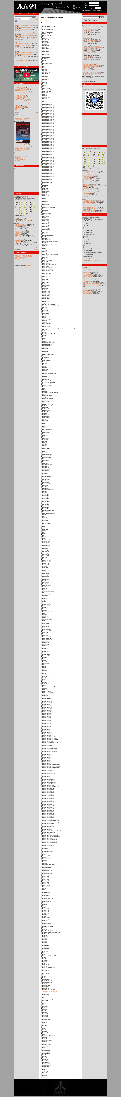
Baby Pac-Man (45, 42)
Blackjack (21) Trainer (47, 494)
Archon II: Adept (19, 235)
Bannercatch (45, 195)
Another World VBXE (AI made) (90, 29)
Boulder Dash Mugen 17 (48, 800)
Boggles (44, 610)
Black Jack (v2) (46, 483)
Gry (86, 20)
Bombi (44, 660)
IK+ (84, 58)
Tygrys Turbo (86, 278)
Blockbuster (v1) (46, 558)
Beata (43, 325)
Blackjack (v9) (45, 507)
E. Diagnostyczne (88, 250)
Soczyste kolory (87, 289)
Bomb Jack (45, 632)
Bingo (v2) (45, 435)
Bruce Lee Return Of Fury (48, 967)
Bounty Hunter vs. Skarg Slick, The (51, 866)
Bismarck (44, 452)
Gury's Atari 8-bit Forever (21, 156)
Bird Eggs (44, 441)
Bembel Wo (45, 351)
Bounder (44, 863)
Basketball (45, 242)
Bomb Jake (45, 633)
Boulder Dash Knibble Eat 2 (49, 772)
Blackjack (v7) (45, 504)
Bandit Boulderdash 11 (48, 107)
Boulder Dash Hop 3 (47, 757)
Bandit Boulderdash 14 (48, 111)
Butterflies (45, 1072)
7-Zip (27, 220)
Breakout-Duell (46, 917)
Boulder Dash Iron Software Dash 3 (51, 767)
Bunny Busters (46, 1050)
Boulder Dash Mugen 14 (48, 795)
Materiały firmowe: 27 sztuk (21, 147)
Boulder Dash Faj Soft (47, 745)
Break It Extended (46, 901)
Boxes (43, 889)
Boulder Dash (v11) (47, 702)
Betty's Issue (45, 379)
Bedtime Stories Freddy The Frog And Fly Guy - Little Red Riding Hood (60, 328)
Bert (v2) (44, 363)
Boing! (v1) (45, 614)
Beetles (44, 338)
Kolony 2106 (18, 234)
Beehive (44, 332)
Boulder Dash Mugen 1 (48, 788)
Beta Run (44, 376)
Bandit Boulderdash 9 (47, 182)
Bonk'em (44, 670)
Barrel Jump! (45, 216)
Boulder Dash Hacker (47, 752)
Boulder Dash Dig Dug (48, 741)
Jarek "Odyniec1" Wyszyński (90, 192)
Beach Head (45, 308)
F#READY (85, 177)
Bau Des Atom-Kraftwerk (48, 304)
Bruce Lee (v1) (46, 964)
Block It (44, 544)
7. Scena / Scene (87, 69)
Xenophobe (17, 232)
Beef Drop (44, 330)
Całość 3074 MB (20, 215)
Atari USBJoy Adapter (88, 202)
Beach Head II (45, 310)
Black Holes (45, 480)
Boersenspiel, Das (46, 605)
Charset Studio (86, 45)
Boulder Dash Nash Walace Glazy (50, 822)
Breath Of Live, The (47, 924)
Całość (19, 220)
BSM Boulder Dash (47, 33)
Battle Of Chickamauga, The (49, 264)
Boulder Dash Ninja (47, 825)
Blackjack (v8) (45, 505)
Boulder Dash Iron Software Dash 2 (51, 766)
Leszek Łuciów (86, 184)
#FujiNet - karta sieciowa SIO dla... (91, 49)
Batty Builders (45, 303)
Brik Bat (44, 952)
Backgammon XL (46, 51)
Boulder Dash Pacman (47, 827)
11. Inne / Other (86, 74)
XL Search (17, 160)
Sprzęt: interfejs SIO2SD (88, 211)
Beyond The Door (46, 385)
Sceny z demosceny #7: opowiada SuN (24, 33)
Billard (44, 426)
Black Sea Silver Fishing (48, 489)
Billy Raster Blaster (47, 429)
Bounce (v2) (45, 854)
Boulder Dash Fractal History (49, 751)
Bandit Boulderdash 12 (48, 108)
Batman (44, 248)
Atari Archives (18, 158)
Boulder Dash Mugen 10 (48, 789)
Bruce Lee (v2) (46, 966)
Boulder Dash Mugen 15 (48, 797)
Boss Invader (45, 697)
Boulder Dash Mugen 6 (48, 813)
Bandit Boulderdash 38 (48, 150)
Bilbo (43, 423)
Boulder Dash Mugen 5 (48, 811)
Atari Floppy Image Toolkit (21, 56)
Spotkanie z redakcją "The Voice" (22, 45)
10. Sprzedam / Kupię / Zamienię (90, 73)
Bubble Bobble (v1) (47, 979)
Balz (43, 100)
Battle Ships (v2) (46, 275)
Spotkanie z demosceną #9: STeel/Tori (24, 27)
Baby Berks (45, 38)
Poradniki (16, 86)
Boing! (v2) (45, 616)
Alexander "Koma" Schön (89, 189)
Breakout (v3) (45, 911)
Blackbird (44, 491)
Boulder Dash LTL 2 (47, 776)
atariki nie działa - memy (88, 42)
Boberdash (45, 595)
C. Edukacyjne (88, 245)
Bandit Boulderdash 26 (48, 130)
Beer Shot (44, 335)
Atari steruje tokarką (87, 293)
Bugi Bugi (44, 1009)
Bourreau (44, 869)
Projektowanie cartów (88, 276)
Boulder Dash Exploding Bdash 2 (50, 742)
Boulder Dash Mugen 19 (48, 802)
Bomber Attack (46, 654)
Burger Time (45, 1059)
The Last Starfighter (19, 240)
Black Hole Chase (46, 478)
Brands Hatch (45, 897)
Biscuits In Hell (46, 448)
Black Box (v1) (46, 466)
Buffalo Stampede (46, 996)
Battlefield (44, 286)
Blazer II (44, 522)
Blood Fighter (45, 573)
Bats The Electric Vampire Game (50, 254)
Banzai (44, 197)
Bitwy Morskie (45, 460)
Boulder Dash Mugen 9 (48, 817)
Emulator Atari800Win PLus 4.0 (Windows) (24, 117)
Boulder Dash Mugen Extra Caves (50, 820)
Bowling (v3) (45, 877)
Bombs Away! (45, 661)
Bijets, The (45, 420)
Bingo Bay (45, 436)
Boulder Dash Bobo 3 (47, 733)
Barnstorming (45, 211)
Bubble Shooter (46, 985)
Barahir (44, 198)
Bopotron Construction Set (49, 686)
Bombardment (46, 641)
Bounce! (44, 860)
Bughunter (45, 1007)
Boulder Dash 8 (46, 728)
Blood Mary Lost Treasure (48, 575)
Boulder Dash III (46, 763)
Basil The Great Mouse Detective (22, 242)
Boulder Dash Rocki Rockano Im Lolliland (52, 830)
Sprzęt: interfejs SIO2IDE (89, 210)
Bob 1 (43, 592)
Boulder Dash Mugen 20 (48, 805)
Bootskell (44, 682)
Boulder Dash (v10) (47, 701)
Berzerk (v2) (45, 369)
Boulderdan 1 (45, 847)
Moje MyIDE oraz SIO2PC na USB (91, 283)
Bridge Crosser (46, 947)
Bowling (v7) (45, 883)
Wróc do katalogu (45, 20)
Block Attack (45, 542)
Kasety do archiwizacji (88, 56)
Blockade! (44, 557)
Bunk (43, 1047)
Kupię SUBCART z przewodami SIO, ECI (92, 47)
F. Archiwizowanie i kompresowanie (93, 252)
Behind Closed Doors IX (48, 342)
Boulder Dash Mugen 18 (48, 801)
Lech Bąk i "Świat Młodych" (89, 175)
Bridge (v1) (45, 938)
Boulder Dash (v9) (46, 722)
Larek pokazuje (18, 98)
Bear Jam (44, 320)
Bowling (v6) (45, 882)
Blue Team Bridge (46, 585)
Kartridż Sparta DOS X (20, 90)
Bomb (43, 620)
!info (95, 157)
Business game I (46, 1065)
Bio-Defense (45, 438)
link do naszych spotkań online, (90, 88)
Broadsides (45, 960)
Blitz (43, 535)
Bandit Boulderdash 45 (48, 161)
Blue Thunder (45, 586)
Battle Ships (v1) (46, 273)
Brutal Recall (45, 973)
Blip (43, 532)
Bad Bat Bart (45, 54)
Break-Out (44, 905)
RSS (35, 19)
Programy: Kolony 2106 (88, 203)
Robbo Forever (18, 233)
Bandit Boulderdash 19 (48, 119)
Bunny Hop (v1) (46, 1051)
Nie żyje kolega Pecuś (20, 37)
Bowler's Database (47, 873)
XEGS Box (85, 290)
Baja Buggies (45, 61)
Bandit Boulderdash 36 (48, 147)
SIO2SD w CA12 (87, 274)
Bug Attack (45, 1000)
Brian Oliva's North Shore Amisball (51, 932)
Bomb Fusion (45, 627)
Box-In (44, 888)
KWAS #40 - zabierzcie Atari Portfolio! (23, 50)
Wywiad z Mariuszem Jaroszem (90, 171)
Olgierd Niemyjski (87, 194)
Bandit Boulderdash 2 (47, 120)
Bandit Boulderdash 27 (48, 132)
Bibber (44, 389)
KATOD (85, 179)
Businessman (45, 1068)
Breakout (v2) (45, 910)
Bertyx (44, 366)
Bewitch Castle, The (47, 380)
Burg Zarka (45, 1054)
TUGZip (29, 220)
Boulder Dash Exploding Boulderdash (51, 744)
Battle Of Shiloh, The (47, 270)
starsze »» (36, 63)
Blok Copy (45, 567)
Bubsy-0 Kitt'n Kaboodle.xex (50, 993)
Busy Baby (45, 1071)
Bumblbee (44, 1031)
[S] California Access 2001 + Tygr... (91, 35)
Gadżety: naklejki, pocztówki (89, 206)
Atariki (16, 153)
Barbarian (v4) (45, 204)
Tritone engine (18, 108)
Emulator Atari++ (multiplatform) (22, 118)
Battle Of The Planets (47, 272)
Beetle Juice (45, 336)
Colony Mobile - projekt (20, 258)
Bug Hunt (44, 1002)
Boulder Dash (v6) (46, 717)
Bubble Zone (45, 988)
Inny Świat (17, 244)
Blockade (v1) (45, 550)
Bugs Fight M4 (46, 1019)
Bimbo (44, 430)
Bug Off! (44, 1003)
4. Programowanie (88, 230)
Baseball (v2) (45, 223)
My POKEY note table (88, 51)
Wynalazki (84, 267)
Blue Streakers (46, 583)
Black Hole (45, 475)
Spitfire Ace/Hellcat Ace (20, 236)
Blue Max (44, 580)
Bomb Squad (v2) (46, 638)
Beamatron (45, 316)
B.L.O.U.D (44, 28)
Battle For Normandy (47, 258)
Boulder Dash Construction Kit (50, 739)
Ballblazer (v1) (45, 78)
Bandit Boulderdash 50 (48, 170)
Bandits (44, 183)
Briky (43, 954)
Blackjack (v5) (45, 501)
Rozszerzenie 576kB (88, 288)
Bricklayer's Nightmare (48, 933)
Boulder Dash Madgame (48, 785)
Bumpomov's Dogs (47, 1040)
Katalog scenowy (86, 151)
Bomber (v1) (45, 648)
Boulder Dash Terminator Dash (50, 835)
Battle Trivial (45, 282)
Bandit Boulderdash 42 (48, 157)
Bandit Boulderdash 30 (48, 138)
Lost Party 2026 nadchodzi (21, 41)
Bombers (44, 657)
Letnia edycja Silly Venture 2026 (22, 29)
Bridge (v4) (45, 942)
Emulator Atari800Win (20, 115)
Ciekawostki (86, 38)
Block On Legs (46, 545)
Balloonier (44, 94)
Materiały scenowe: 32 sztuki (21, 144)
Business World (46, 1063)
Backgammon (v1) (46, 48)
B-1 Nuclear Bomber (47, 25)
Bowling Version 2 (46, 886)
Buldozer (44, 1022)
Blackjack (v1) (45, 495)
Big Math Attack (46, 411)
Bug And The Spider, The (48, 999)
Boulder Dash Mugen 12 (48, 792)
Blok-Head (45, 569)
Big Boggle (45, 407)
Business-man (46, 1066)
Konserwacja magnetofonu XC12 (22, 94)
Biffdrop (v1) (45, 401)
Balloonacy (45, 92)
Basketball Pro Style (47, 244)
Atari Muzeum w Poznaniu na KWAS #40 (24, 35)
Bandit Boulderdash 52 (48, 173)
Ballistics (44, 82)
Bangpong (45, 185)
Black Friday (45, 470)
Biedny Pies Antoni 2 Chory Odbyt (50, 397)
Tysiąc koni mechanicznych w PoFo (23, 25)
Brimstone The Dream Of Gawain (50, 955)
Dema (95, 20)
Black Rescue (45, 488)
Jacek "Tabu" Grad (87, 188)
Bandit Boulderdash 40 (48, 154)
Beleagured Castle (46, 345)
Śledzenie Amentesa (87, 183)
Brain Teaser (45, 894)
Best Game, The (46, 372)
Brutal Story (45, 974)
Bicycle (44, 394)
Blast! (43, 516)
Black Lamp (45, 486)
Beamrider (44, 317)
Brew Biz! (44, 929)
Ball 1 (43, 66)
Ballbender (45, 75)
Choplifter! (17, 227)
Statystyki (17, 259)
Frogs (16, 226)
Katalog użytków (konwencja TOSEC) (91, 259)
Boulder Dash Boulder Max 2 (49, 738)
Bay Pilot (44, 307)
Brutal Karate (45, 972)
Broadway (44, 961)
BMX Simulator (46, 30)
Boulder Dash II (46, 761)
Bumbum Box (45, 1032)
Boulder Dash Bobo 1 (47, 732)
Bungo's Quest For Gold (48, 1046)
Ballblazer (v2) (45, 79)
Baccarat (44, 44)
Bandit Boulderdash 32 (48, 141)
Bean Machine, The (47, 319)
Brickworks (45, 936)
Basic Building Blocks (47, 235)
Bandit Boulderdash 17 (48, 116)
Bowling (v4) (45, 879)
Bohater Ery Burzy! (47, 611)
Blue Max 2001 (45, 582)
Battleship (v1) (46, 291)
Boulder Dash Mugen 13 (48, 794)
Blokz (43, 572)
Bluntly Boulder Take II (48, 591)
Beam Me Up (45, 314)
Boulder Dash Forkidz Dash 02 (49, 749)
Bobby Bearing (46, 594)
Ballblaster (45, 76)
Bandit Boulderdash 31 (48, 139)
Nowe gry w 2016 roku (20, 100)
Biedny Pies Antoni (47, 395)
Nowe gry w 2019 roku (20, 96)
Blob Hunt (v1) (46, 539)
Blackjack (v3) (45, 498)
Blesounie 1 (45, 525)
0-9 (17, 202)
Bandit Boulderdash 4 (47, 153)
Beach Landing (46, 311)
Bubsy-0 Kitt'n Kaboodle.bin (50, 991)
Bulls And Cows (46, 1029)
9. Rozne (86, 241)
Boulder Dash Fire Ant (47, 747)
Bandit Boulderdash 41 (48, 156)
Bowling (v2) (45, 876)
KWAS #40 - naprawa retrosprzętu (23, 52)
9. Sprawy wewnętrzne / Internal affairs (92, 72)
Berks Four (45, 358)
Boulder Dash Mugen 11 (48, 791)
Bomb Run (45, 635)
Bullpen (44, 1028)
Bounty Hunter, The (47, 867)
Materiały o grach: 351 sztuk (21, 148)
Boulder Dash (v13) (47, 705)
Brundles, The (45, 970)
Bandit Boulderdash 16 (48, 114)
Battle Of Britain (46, 263)
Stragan (84, 199)
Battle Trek (45, 280)
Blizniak (44, 536)
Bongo (44, 666)
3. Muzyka (86, 227)
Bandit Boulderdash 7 (47, 179)
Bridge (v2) (45, 939)
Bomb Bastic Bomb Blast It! (49, 622)
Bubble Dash (45, 983)
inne (27, 213)
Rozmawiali (85, 170)
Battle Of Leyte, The (47, 267)
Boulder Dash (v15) (47, 708)
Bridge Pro (45, 949)
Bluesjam (44, 589)
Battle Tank (45, 279)
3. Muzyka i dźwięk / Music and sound (92, 65)
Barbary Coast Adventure (48, 207)
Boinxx (44, 617)
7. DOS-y (86, 236)
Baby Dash (45, 41)
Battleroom (45, 288)
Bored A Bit (45, 689)
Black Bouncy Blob (47, 464)
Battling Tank (45, 300)
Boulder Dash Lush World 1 (49, 779)
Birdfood (44, 442)
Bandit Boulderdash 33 (48, 142)
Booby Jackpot (46, 675)
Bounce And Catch (47, 855)
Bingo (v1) (45, 433)
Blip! (43, 533)
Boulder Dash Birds (47, 730)
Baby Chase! (45, 39)
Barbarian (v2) (45, 201)
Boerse (44, 601)
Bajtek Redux (18, 150)
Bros (43, 963)
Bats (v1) (44, 250)
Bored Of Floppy (46, 691)
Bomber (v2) (45, 650)
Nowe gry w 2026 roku (20, 87)
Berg (43, 355)
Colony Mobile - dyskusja (20, 257)
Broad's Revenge (46, 958)
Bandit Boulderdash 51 (48, 172)
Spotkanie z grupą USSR (21, 49)
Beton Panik (45, 377)
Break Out (44, 902)
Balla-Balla (45, 73)
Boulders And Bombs (47, 851)
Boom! (44, 677)
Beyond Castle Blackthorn (48, 382)
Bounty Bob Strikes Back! (48, 864)
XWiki (16, 155)
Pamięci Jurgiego (19, 32)
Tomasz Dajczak (87, 174)
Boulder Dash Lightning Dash (49, 777)
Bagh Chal (45, 58)
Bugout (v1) (45, 1013)
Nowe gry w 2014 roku (20, 107)
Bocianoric (45, 598)
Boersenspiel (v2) (46, 604)
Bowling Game (46, 885)
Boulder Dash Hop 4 (47, 758)
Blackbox (44, 492)
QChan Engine (18, 109)
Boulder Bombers (46, 698)
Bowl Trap (44, 872)
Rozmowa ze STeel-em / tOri (21, 22)
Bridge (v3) (45, 941)
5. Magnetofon (88, 232)
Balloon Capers (46, 86)
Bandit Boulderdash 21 (48, 123)
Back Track (45, 47)
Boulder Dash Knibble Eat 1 (49, 770)
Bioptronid (45, 439)
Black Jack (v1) (46, 482)
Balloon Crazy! (46, 88)
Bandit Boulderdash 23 (48, 126)
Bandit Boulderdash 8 (47, 181)
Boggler (44, 608)
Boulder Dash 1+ (46, 723)
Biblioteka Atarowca (19, 121)
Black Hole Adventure (47, 476)
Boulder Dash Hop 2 (47, 755)
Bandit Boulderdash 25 (48, 129)
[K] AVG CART (86, 31)
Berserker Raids (46, 360)
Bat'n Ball (44, 247)
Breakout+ (44, 916)
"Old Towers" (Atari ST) (20, 224)
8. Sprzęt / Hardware (88, 71)
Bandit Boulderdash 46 (48, 163)
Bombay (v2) (45, 644)
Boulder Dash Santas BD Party (49, 832)
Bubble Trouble (46, 986)
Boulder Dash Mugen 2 (48, 804)
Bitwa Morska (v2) (46, 457)
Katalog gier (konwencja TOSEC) (22, 218)
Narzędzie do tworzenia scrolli (22, 89)
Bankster (44, 194)
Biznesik (44, 461)
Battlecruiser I (45, 283)
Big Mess (44, 413)
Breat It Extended (46, 923)
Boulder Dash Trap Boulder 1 (49, 839)
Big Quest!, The (46, 417)
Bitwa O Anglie (46, 458)
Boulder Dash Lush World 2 (49, 780)
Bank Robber (45, 189)
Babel (43, 36)
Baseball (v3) (45, 225)
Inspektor (17, 245)
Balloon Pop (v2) (46, 91)
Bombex (44, 658)
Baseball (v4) (45, 226)
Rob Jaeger (86, 187)
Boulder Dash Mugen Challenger (50, 819)
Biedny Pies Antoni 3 (47, 398)
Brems (44, 927)
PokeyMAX (85, 33)
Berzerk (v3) (45, 370)
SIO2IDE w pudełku (87, 292)
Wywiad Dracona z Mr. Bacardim (90, 172)
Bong (43, 664)
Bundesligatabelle (46, 1044)
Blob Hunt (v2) (46, 541)
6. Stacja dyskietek (89, 234)
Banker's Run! (45, 191)
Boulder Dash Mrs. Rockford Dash (50, 786)
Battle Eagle (45, 257)
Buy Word (44, 1074)
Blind (43, 526)
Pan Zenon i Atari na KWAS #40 (22, 43)
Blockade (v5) (45, 555)
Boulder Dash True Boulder (49, 844)
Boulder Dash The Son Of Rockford (51, 836)
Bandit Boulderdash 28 (48, 133)
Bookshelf (44, 676)
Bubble (44, 977)
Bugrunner (45, 1016)
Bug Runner (45, 1004)
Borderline (45, 688)
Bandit (44, 103)
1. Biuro (86, 223)
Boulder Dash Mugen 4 (48, 810)
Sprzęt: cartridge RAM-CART (90, 207)
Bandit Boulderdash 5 (47, 169)
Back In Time (45, 45)
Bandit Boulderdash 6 (47, 177)
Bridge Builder (46, 945)
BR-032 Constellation (47, 32)
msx (100, 159)
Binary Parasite (46, 432)
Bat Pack (44, 245)
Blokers (44, 570)
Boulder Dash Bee (46, 729)
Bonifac (44, 667)
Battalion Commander (47, 255)
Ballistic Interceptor (47, 80)
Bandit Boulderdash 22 (48, 125)
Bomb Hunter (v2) (46, 630)
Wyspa (16, 237)
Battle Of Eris (45, 266)
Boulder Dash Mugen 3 (48, 808)
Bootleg (44, 679)
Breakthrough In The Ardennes (50, 919)
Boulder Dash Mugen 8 (48, 816)
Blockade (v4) (45, 554)
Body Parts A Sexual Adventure (50, 600)
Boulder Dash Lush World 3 (49, 782)
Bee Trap (44, 329)
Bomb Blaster (45, 623)
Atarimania (17, 157)
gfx (105, 154)
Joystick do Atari (87, 277)
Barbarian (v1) (45, 200)
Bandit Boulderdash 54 (48, 176)
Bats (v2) (44, 251)
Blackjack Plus (46, 508)
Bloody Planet (45, 576)
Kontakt (16, 163)
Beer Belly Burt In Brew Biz (49, 333)
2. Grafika (86, 225)
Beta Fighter (45, 375)
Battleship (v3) (46, 294)
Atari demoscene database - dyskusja (23, 256)
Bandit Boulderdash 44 (48, 160)
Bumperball (45, 1038)
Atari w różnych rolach (88, 291)
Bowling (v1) (45, 875)
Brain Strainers (46, 892)
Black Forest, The (46, 469)
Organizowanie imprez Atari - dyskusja (23, 255)
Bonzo (44, 673)
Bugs (43, 1018)
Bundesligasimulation (47, 1043)
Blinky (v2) (45, 529)
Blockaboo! (45, 548)
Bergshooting (45, 357)
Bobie (43, 597)
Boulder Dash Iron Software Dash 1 (51, 764)
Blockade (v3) (45, 552)
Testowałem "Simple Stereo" (89, 280)
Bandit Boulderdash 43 (48, 158)
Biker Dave (45, 422)
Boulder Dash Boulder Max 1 (49, 736)
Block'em (44, 547)
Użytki (90, 20)
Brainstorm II (45, 895)
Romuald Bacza (86, 181)
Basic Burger (45, 236)
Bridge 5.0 (44, 944)
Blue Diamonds (46, 579)
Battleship (44, 289)
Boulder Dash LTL (46, 775)
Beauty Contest (46, 326)
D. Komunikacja (88, 248)
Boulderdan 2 (45, 848)
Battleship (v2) (46, 292)
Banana (44, 101)
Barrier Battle (45, 219)
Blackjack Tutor (46, 511)
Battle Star (45, 276)
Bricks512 (44, 935)
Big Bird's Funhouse (47, 404)
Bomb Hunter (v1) (46, 629)
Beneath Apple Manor (47, 353)
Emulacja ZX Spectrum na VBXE (22, 99)
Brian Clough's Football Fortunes (50, 930)
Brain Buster (45, 891)
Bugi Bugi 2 (45, 1010)
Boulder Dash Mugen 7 (48, 814)
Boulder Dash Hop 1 (47, 754)
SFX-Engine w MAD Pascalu (21, 88)
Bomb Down (45, 625)
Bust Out (44, 1069)
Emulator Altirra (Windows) (21, 119)
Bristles (44, 957)
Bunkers (44, 1049)
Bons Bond (45, 672)
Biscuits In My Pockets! (48, 450)
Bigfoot (44, 419)
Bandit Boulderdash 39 (48, 151)
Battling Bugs (45, 298)
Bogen (44, 607)
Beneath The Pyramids (48, 354)
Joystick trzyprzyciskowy (89, 282)
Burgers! (44, 1060)
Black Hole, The (46, 479)
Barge (43, 208)
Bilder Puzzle (45, 425)
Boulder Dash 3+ (46, 726)
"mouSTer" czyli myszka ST (89, 201)
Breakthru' (45, 922)
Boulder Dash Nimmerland (48, 823)
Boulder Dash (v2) (46, 711)
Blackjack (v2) (45, 497)
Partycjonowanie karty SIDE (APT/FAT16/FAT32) (26, 103)
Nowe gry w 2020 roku (20, 95)
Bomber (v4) (45, 652)
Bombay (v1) (45, 642)
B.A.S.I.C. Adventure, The (48, 26)
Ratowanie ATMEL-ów (88, 275)
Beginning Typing (46, 341)
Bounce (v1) (45, 852)
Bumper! (44, 1037)
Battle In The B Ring (47, 260)
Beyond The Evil (46, 386)
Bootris (44, 680)
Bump (43, 1034)
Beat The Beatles (46, 323)
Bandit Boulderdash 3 (47, 136)
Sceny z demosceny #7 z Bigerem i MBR (24, 54)
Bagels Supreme (46, 57)
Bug (43, 997)
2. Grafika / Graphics (88, 64)
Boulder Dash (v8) (46, 720)
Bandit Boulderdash (47, 104)
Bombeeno (45, 647)
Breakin (44, 907)
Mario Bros (17, 231)
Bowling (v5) (45, 880)
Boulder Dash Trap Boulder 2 (49, 841)
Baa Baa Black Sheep (47, 35)
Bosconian (45, 695)
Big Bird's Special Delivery (48, 405)
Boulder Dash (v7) (46, 719)
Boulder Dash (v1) (46, 699)
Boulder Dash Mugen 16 (48, 798)
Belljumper (45, 348)
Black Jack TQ (45, 485)
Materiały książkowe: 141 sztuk (22, 146)
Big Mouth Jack (46, 414)
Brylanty (44, 976)
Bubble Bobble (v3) (47, 982)
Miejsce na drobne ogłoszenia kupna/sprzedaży (94, 208)
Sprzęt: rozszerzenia (88, 204)
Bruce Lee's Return (47, 969)
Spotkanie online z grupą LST (22, 58)
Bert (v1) (44, 361)
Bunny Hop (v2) (46, 1053)
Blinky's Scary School (47, 530)
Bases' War (45, 232)
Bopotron (44, 685)
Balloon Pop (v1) (46, 89)
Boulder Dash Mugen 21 (48, 807)
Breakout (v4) (45, 913)
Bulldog (44, 1027)
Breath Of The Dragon (47, 926)
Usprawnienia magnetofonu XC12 (22, 91)
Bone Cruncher (46, 663)
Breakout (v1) (45, 908)
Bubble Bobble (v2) (47, 980)
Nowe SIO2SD (86, 273)
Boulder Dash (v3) (46, 713)
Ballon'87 (44, 83)
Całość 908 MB (88, 256)
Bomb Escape (45, 626)
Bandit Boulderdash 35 (48, 145)
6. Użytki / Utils (86, 68)
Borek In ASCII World (47, 692)
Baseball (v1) (45, 222)
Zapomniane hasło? (86, 10)
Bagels (44, 55)
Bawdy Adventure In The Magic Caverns (52, 305)
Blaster (44, 519)
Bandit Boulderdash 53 (48, 175)
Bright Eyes (45, 951)
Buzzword (44, 1075)
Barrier (44, 217)
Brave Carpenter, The (47, 898)
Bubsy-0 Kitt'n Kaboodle (48, 989)
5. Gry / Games (86, 67)
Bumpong (44, 1041)
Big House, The (46, 410)
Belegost (44, 347)
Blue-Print (44, 588)
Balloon (44, 85)
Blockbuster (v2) (46, 560)
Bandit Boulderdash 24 (48, 128)
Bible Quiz (45, 391)
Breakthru (44, 920)
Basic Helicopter (46, 239)
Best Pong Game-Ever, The (49, 373)
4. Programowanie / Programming (91, 66)
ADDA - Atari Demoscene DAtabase (91, 148)
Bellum (44, 350)
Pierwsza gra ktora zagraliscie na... (91, 40)
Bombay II (44, 645)
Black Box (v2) (46, 467)
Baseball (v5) (45, 228)
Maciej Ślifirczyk (87, 191)
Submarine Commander (20, 225)
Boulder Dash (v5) (46, 716)
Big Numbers (45, 416)
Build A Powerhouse (47, 1021)
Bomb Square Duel (47, 639)
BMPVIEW (17, 105)
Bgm (43, 388)
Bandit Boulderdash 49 (48, 167)
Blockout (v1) (45, 563)
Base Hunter (45, 220)
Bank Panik (45, 188)
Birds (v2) (44, 445)
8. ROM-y (86, 239)
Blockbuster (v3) (46, 561)
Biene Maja (45, 400)
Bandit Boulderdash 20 (48, 122)
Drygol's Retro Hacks (20, 159)
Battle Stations (46, 278)
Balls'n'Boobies (46, 97)
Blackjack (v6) (45, 503)
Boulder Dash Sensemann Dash (50, 833)
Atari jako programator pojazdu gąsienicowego (93, 268)
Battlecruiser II (46, 285)
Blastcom (44, 517)
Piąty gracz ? (86, 54)
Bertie (43, 364)
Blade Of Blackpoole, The (48, 513)
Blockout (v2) (45, 564)
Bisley (43, 451)
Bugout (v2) (45, 1015)
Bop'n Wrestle (45, 683)
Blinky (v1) (45, 528)
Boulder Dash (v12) (47, 704)
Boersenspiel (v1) (46, 602)
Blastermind (45, 520)
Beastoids (44, 322)
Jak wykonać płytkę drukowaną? (90, 285)
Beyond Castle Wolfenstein (49, 383)
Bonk (43, 669)
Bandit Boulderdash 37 (48, 148)
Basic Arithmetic (46, 233)
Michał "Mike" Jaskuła (88, 176)
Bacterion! (45, 53)
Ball (43, 64)
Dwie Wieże (18, 241)
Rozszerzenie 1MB (87, 281)
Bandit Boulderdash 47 (48, 164)
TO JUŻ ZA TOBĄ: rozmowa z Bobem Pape (93, 185)
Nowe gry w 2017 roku (20, 97)
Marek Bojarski (86, 193)
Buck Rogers (45, 994)
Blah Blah (44, 514)
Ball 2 (43, 67)
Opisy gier (16, 223)
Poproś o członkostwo (97, 10)
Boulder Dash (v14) (47, 707)
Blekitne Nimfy (46, 523)
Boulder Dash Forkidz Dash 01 (49, 748)
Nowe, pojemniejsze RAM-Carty (90, 200)
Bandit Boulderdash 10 (48, 105)
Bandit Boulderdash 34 (48, 144)
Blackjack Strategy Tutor (48, 510)
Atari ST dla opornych (20, 106)
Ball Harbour (45, 69)
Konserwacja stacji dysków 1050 (22, 92)
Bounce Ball (45, 857)
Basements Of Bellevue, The (49, 230)
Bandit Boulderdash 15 (48, 113)
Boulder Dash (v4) (46, 714)
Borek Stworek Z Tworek (48, 694)
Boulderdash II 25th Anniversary (50, 850)
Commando (17, 230)
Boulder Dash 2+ (46, 724)
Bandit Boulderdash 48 (48, 166)
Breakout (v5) (45, 914)
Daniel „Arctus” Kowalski (88, 178)
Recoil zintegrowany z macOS (22, 60)
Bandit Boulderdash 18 (48, 117)
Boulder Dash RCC (47, 829)
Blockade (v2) (45, 551)
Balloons (44, 95)
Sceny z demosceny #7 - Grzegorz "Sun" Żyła (25, 38)
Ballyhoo (44, 98)
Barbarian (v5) (45, 206)
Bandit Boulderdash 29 (48, 135)
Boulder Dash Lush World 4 (49, 783)
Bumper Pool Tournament (48, 1035)
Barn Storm (45, 210)
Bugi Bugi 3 (45, 1012)
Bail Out (44, 60)
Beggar (44, 339)
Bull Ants (44, 1025)
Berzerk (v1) (45, 367)
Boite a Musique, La (47, 619)
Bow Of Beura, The (47, 870)
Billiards (44, 427)
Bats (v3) (44, 253)
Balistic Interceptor (47, 63)
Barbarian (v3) (45, 203)
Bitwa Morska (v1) (46, 455)
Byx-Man (44, 1076)
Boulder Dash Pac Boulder (48, 826)
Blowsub (44, 577)
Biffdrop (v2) (45, 402)
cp (104, 152)
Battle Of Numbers (47, 269)
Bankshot (44, 192)
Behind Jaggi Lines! (47, 344)
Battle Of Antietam (47, 261)
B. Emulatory (87, 243)
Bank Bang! (45, 186)
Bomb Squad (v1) (46, 636)
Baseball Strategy (46, 229)
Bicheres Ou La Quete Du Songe (50, 392)
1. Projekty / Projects (88, 63)
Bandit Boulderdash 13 (48, 110)
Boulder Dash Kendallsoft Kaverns (51, 769)
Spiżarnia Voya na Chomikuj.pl (22, 149)
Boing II (44, 613)
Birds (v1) (44, 444)
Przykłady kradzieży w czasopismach (92, 26)
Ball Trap (44, 70)
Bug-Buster (45, 1006)
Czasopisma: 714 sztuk (20, 143)
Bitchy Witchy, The (47, 454)
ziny (95, 166)
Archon (16, 239)
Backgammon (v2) (46, 50)
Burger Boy (45, 1056)
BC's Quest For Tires (47, 29)
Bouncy (44, 861)
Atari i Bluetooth (86, 271)
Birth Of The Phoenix (47, 447)
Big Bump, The (46, 408)
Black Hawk (45, 473)
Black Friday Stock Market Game (50, 472)
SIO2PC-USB (86, 272)
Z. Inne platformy (88, 254)
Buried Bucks (45, 1062)
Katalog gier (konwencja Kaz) (21, 196)
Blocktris (44, 566)
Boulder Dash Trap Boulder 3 (49, 842)
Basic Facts (45, 238)
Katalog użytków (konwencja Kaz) (90, 217)
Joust (16, 228)
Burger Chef (45, 1057)
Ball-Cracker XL (46, 72)
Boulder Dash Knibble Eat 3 (49, 773)
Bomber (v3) (45, 651)
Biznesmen (45, 463)
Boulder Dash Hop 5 (47, 760)
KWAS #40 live (18, 47)
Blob (43, 538)
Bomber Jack (45, 655)
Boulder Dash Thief (47, 838)
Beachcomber (45, 313)
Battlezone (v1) (46, 295)
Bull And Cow (45, 1024)
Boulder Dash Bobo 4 (47, 735)
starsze (36, 112)
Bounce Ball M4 (46, 858)
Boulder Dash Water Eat (48, 845)
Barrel (43, 214)
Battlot (44, 301)
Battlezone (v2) (46, 297)
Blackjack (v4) (45, 500)
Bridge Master (45, 948)
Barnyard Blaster (46, 213)
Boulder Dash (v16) (47, 710)
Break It (44, 899)
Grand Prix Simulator (20, 247)
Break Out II (45, 904)
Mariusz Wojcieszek (87, 180)
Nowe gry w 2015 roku (20, 101)
